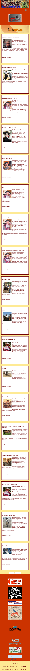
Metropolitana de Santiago (13, 660)
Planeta (13, 659)
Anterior (11, 573)
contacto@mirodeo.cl (21, 669)
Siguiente (18, 573)
